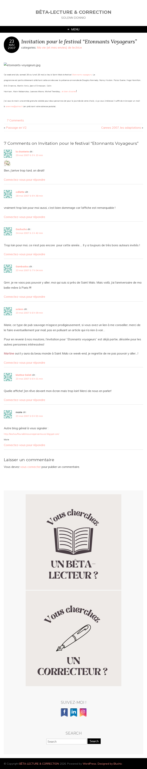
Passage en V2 (16, 127)
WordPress (89, 763)
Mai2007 (12, 46)
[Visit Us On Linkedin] (73, 716)
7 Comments (15, 120)
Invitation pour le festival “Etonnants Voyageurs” (79, 41)
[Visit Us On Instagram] (83, 716)
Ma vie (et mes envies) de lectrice (59, 47)
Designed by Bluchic (110, 763)
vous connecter (30, 467)
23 (11, 41)
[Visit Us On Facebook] (64, 716)
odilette (20, 191)
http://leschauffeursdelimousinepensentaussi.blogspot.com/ (31, 434)
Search (94, 741)
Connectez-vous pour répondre (24, 179)
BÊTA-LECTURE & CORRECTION (73, 12)
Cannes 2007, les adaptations (121, 127)
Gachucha (21, 229)
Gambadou (22, 266)
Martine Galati (23, 374)
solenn (19, 309)
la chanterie (22, 151)
